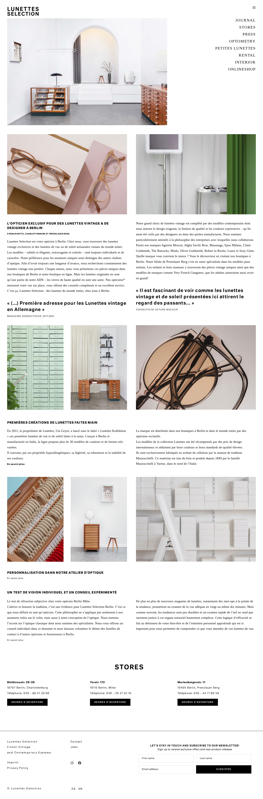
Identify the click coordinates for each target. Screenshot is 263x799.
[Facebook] (79, 763)
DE (74, 789)
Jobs (74, 747)
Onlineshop (242, 69)
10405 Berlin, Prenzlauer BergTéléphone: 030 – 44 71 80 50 (198, 688)
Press (249, 34)
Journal (245, 20)
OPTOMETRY (242, 41)
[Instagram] (72, 763)
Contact (76, 742)
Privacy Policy (17, 768)
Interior (245, 62)
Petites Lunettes (235, 48)
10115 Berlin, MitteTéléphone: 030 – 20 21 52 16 (110, 688)
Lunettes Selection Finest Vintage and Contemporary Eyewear (29, 747)
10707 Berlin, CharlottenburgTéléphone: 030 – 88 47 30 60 (28, 688)
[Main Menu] (254, 9)
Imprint (13, 762)
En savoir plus (16, 464)
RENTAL (247, 55)
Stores (247, 27)
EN (81, 789)
